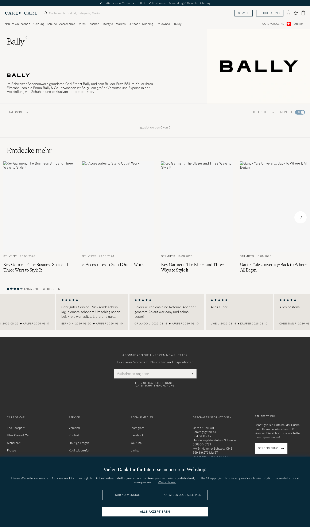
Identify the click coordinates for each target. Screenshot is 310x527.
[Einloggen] (288, 13)
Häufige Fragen (79, 443)
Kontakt (74, 435)
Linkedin (136, 450)
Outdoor (134, 24)
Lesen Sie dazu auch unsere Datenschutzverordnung (155, 384)
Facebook (137, 435)
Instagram (137, 428)
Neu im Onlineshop (17, 24)
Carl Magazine (273, 23)
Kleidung (38, 24)
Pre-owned (163, 24)
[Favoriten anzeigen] (296, 13)
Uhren (82, 24)
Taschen (93, 24)
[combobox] (299, 24)
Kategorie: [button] (16, 112)
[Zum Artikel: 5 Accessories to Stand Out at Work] (118, 217)
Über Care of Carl (19, 435)
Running (147, 24)
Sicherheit (13, 443)
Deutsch (298, 23)
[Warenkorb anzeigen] (303, 13)
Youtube (136, 443)
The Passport (16, 428)
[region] (155, 312)
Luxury (177, 24)
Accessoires (67, 24)
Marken (121, 24)
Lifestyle (107, 24)
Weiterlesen (167, 482)
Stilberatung (270, 13)
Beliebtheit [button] (261, 112)
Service (243, 13)
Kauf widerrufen (79, 450)
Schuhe (52, 24)
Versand (74, 428)
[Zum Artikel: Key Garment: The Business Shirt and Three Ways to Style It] (39, 217)
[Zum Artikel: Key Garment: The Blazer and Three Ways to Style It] (197, 217)
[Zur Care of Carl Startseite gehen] (21, 13)
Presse (11, 450)
